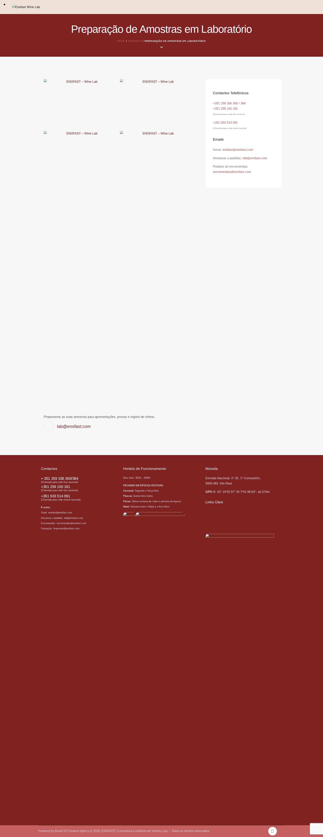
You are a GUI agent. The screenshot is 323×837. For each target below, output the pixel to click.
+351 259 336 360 (225, 103)
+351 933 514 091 (225, 122)
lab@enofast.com (255, 158)
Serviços (134, 41)
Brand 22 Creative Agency (72, 831)
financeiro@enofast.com (66, 528)
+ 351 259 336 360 (56, 478)
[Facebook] (272, 831)
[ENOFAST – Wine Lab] (80, 103)
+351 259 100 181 (225, 108)
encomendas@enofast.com (232, 172)
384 (243, 103)
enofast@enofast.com (237, 150)
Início (121, 41)
